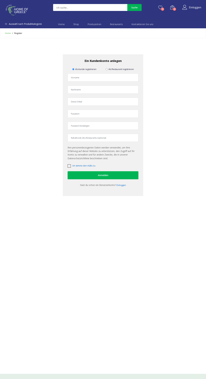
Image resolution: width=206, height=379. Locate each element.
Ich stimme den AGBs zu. (84, 165)
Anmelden (103, 175)
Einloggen (195, 7)
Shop (76, 24)
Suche (134, 7)
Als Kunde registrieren (85, 69)
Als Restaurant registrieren (121, 69)
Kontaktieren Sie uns (142, 24)
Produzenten (94, 24)
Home (61, 24)
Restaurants (116, 24)
